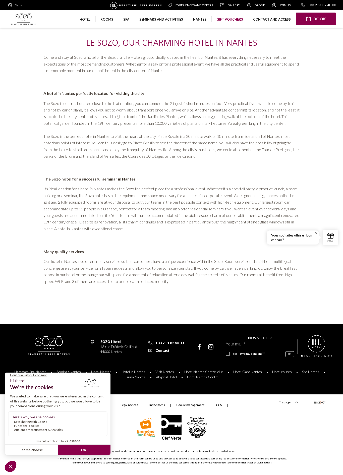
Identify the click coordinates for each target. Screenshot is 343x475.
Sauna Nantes (135, 377)
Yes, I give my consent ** (249, 353)
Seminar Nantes (69, 372)
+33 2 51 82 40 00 (322, 5)
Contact (162, 350)
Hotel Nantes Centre (203, 377)
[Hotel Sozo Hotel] (25, 19)
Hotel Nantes (101, 372)
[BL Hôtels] (137, 5)
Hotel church (282, 372)
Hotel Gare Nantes (247, 372)
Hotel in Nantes (133, 372)
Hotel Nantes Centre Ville (203, 372)
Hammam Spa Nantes (30, 372)
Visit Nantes (164, 372)
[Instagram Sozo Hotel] (211, 347)
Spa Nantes (310, 372)
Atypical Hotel (166, 377)
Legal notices (264, 462)
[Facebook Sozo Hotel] (199, 347)
